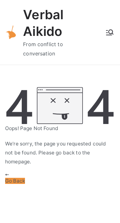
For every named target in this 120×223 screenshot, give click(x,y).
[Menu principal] (110, 32)
